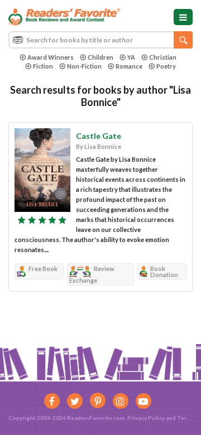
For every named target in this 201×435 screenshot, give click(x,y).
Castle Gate (98, 136)
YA (131, 57)
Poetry (166, 66)
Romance (129, 66)
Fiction (43, 66)
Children (100, 57)
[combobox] (100, 39)
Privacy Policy (146, 417)
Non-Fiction (84, 66)
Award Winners (50, 57)
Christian (162, 57)
